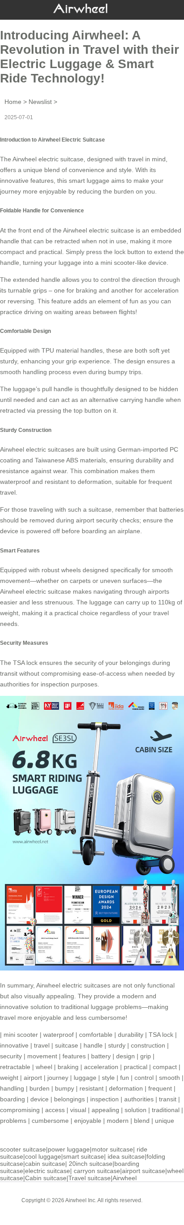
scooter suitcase (23, 1149)
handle (93, 1045)
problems (13, 1120)
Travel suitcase (89, 1178)
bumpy (64, 1088)
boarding (12, 1099)
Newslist (40, 101)
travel (42, 1045)
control (144, 1077)
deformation (126, 1088)
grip (145, 1056)
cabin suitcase (45, 1163)
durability (130, 1034)
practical (135, 1066)
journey (57, 1077)
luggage (85, 1077)
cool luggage (43, 1156)
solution (135, 1109)
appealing (105, 1109)
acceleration (101, 1066)
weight (9, 1077)
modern (118, 1120)
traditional (166, 1109)
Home (12, 101)
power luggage (69, 1149)
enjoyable (87, 1120)
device (39, 1099)
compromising (20, 1109)
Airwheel (125, 1178)
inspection (104, 1099)
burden (39, 1088)
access (55, 1109)
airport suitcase (143, 1170)
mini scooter (117, 262)
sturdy (116, 1045)
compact (165, 1066)
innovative (14, 1045)
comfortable (96, 1034)
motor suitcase (112, 1149)
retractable (15, 1066)
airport (33, 1077)
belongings (69, 1099)
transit (167, 1099)
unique (164, 1120)
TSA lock (161, 1034)
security (11, 1056)
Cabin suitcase (46, 1178)
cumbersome (50, 1120)
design (125, 1056)
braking (68, 1066)
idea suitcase (126, 1156)
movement (42, 1056)
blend (142, 1120)
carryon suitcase (97, 1170)
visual (78, 1109)
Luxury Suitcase (104, 1207)
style (108, 1077)
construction (148, 1045)
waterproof (15, 481)
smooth (169, 1077)
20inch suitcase (91, 1163)
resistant (91, 1088)
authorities (139, 1099)
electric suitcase (47, 1170)
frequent (160, 1088)
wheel (44, 1066)
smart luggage (89, 180)
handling (12, 1088)
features (74, 1056)
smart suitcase (83, 1156)
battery (101, 1056)
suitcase (66, 1045)
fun (124, 1077)
